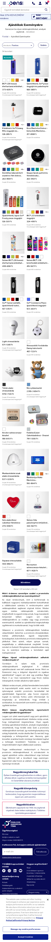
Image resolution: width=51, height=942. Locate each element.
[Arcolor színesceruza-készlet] (13, 415)
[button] (4, 80)
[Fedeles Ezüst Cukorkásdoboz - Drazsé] (38, 415)
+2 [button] (22, 125)
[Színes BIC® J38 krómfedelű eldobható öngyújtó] (38, 243)
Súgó (29, 868)
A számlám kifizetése (34, 876)
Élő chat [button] (5, 834)
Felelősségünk (7, 885)
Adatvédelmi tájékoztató (11, 857)
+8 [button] (46, 125)
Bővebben (25, 582)
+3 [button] (46, 212)
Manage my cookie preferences (26, 929)
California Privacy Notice (23, 920)
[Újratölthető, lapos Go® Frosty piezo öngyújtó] (13, 198)
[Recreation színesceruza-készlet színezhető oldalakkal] (38, 547)
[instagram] (9, 872)
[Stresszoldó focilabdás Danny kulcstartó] (38, 328)
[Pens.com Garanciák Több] (12, 824)
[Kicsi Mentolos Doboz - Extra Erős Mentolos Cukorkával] (38, 111)
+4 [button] (22, 80)
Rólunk (4, 882)
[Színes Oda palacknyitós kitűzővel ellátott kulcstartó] (38, 502)
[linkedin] (15, 872)
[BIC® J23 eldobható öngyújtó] (38, 198)
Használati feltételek (10, 894)
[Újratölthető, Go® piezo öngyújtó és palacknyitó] (38, 66)
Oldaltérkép (31, 882)
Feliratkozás (41, 851)
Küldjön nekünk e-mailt (10, 837)
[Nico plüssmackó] (38, 370)
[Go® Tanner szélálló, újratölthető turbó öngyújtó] (13, 285)
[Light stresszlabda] (13, 328)
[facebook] (4, 872)
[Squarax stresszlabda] (13, 547)
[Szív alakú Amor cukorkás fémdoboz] (13, 502)
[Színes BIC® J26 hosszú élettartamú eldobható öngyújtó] (13, 243)
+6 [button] (46, 169)
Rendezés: (7, 45)
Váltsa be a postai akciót (36, 879)
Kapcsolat (30, 885)
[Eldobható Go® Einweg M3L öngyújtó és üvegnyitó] (13, 111)
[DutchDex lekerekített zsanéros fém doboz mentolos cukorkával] (13, 155)
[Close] (48, 900)
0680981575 (18, 840)
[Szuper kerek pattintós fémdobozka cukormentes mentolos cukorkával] (38, 155)
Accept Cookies (25, 937)
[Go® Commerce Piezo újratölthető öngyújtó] (38, 285)
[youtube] (20, 872)
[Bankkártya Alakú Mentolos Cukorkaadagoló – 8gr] (38, 460)
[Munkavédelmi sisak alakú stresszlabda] (13, 460)
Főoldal (5, 36)
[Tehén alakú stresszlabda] (13, 370)
